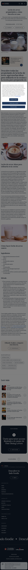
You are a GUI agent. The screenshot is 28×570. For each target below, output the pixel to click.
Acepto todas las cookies (14, 103)
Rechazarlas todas (13, 106)
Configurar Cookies (13, 99)
